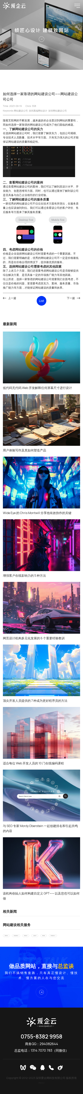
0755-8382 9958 (41, 1036)
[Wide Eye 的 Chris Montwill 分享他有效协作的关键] (41, 482)
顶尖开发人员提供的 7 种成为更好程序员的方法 (35, 700)
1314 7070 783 (41, 1050)
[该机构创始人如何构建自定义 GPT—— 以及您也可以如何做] (41, 863)
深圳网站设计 (25, 935)
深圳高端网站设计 (38, 110)
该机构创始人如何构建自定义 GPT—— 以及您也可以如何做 (41, 895)
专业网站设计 (34, 935)
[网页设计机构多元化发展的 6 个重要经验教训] (41, 608)
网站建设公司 (21, 110)
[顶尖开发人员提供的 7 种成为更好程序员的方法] (41, 670)
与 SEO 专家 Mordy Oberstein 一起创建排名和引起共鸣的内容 (40, 828)
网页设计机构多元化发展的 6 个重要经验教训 (34, 638)
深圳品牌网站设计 (16, 935)
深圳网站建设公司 (57, 110)
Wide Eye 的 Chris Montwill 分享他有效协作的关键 (37, 513)
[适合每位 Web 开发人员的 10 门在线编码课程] (41, 733)
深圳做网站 (43, 935)
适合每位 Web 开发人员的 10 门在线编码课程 (33, 763)
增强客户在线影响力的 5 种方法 (24, 575)
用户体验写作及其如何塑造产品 (24, 450)
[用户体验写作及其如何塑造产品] (41, 420)
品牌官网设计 (6, 935)
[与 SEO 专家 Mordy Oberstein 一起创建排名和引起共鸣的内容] (41, 795)
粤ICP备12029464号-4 (41, 1082)
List (41, 301)
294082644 (49, 1043)
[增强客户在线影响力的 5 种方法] (41, 545)
